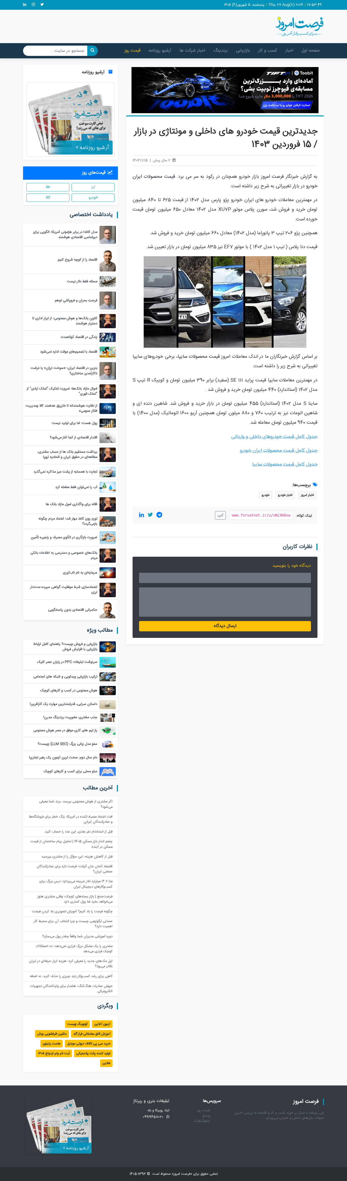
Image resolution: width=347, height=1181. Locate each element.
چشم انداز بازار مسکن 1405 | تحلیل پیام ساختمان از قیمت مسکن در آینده (71, 844)
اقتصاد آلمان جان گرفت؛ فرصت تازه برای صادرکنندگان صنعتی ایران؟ (75, 869)
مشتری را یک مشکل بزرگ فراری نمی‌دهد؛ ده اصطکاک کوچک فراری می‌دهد (74, 948)
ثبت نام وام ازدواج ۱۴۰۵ (54, 1053)
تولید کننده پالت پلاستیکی (93, 1053)
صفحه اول (310, 50)
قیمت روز (132, 50)
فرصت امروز (272, 177)
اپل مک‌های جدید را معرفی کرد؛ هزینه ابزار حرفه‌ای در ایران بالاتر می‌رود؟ (71, 963)
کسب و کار (267, 50)
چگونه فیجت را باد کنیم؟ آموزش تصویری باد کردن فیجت (72, 911)
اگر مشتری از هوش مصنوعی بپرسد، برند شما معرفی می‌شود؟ (76, 804)
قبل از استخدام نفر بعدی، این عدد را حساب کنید (79, 832)
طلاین (106, 1063)
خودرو (265, 495)
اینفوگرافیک (202, 1121)
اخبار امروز (307, 495)
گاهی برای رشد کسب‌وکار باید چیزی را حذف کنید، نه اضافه (71, 976)
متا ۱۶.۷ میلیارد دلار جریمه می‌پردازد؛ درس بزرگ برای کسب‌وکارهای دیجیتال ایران (76, 884)
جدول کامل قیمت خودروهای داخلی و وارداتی (274, 437)
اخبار (289, 50)
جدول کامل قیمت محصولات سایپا (284, 464)
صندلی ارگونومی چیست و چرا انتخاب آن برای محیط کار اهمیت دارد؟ (73, 924)
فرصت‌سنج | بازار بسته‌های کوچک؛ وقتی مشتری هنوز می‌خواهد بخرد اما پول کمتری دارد (75, 899)
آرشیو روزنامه (160, 50)
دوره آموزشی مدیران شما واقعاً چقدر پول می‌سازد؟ (77, 936)
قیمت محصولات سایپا (199, 357)
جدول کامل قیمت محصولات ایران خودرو (278, 451)
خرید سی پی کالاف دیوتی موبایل (88, 1043)
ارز (93, 187)
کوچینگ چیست (77, 1024)
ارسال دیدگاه (225, 626)
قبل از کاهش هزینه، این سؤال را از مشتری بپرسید (77, 857)
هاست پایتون (51, 1043)
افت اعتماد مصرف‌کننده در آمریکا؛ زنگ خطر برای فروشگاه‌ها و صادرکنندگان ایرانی (71, 819)
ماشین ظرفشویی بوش (52, 1034)
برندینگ (220, 50)
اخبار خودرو (285, 495)
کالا (48, 197)
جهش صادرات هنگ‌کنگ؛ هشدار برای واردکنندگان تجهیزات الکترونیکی (71, 988)
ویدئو (206, 1116)
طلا (48, 187)
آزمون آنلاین (102, 1024)
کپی (220, 515)
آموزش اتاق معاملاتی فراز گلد (91, 1034)
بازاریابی (243, 50)
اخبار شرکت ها (192, 50)
